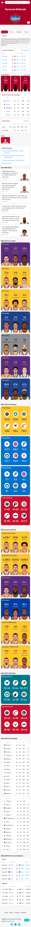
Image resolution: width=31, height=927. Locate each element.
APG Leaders (5, 291)
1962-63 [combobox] (4, 36)
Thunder (8, 801)
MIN (12, 872)
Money (11, 912)
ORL (23, 900)
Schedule (19, 32)
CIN (17, 56)
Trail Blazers (9, 825)
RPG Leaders (5, 268)
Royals (8, 104)
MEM (22, 865)
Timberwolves (10, 818)
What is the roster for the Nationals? (14, 160)
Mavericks (9, 839)
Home (6, 912)
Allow (26, 920)
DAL (22, 872)
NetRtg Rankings (7, 468)
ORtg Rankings (6, 408)
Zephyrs (8, 115)
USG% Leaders (6, 578)
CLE (12, 875)
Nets (7, 786)
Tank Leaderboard (7, 498)
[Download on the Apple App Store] (12, 924)
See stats (26, 121)
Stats (11, 32)
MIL (12, 903)
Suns (7, 822)
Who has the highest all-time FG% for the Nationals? (14, 156)
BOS (12, 889)
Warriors (8, 832)
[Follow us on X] (19, 924)
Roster (26, 32)
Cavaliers (9, 755)
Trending (16, 912)
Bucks (8, 779)
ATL (12, 900)
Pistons (8, 745)
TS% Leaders (5, 380)
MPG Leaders (6, 600)
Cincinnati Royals (23, 43)
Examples (23, 912)
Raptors (8, 759)
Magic (8, 769)
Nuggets (8, 808)
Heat (7, 776)
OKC (22, 879)
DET (12, 879)
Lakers (8, 101)
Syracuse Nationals (15, 9)
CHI (12, 868)
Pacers (8, 790)
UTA (22, 875)
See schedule (25, 50)
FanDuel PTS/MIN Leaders (9, 622)
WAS (23, 903)
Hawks (8, 111)
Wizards (8, 793)
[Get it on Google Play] (15, 924)
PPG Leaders (5, 244)
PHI (12, 893)
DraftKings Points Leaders (9, 555)
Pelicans (8, 835)
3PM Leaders (5, 358)
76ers (8, 766)
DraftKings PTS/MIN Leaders (10, 647)
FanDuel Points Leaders (8, 533)
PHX (12, 865)
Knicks (8, 752)
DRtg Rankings (6, 438)
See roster (27, 74)
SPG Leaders (5, 313)
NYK (23, 893)
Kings (7, 846)
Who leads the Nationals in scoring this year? (13, 152)
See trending (7, 163)
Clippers (8, 829)
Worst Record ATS (7, 706)
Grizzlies (8, 842)
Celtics (8, 748)
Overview (4, 32)
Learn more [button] (11, 921)
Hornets (8, 773)
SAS (22, 868)
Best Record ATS (7, 676)
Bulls (7, 783)
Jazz (7, 849)
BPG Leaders (5, 335)
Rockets (8, 815)
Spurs (7, 804)
